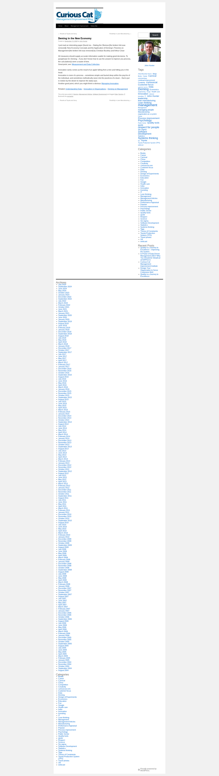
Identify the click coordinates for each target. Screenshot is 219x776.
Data (116, 94)
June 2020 (62, 317)
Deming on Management (118, 89)
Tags (142, 229)
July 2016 (62, 379)
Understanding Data (73, 89)
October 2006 (63, 617)
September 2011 (65, 496)
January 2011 (63, 512)
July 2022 (62, 301)
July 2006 (62, 623)
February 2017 (64, 365)
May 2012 (62, 479)
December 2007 (64, 588)
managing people (146, 110)
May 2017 (62, 358)
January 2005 (63, 660)
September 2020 (65, 315)
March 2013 (63, 459)
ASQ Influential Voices (145, 74)
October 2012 (63, 469)
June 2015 (62, 404)
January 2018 (63, 346)
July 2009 (62, 549)
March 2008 (63, 582)
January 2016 (63, 389)
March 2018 (63, 344)
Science (143, 219)
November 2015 (64, 393)
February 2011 (64, 510)
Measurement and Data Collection (85, 64)
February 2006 (64, 633)
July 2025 (62, 284)
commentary (142, 78)
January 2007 (63, 611)
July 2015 (62, 401)
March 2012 (63, 484)
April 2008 (62, 580)
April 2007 (62, 605)
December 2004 (64, 662)
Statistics (141, 136)
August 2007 (63, 596)
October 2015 (63, 395)
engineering (142, 91)
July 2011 (62, 500)
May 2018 (62, 340)
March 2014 (63, 434)
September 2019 (65, 321)
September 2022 (65, 299)
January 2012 (63, 488)
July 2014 (62, 426)
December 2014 (64, 416)
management (147, 105)
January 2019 (63, 330)
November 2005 (64, 640)
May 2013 (62, 455)
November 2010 (64, 516)
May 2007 (62, 603)
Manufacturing (144, 112)
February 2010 (64, 535)
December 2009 (64, 539)
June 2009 (62, 551)
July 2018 (62, 338)
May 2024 (62, 291)
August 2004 (63, 670)
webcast (140, 145)
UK (141, 239)
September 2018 (65, 334)
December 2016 (64, 369)
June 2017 (62, 356)
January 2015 (63, 414)
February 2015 (64, 412)
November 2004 (64, 664)
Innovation (143, 94)
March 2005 (63, 656)
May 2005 (62, 652)
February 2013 (64, 461)
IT (124, 94)
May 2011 (62, 504)
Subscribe (94, 26)
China (142, 159)
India (142, 186)
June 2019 (62, 326)
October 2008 (63, 568)
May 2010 (62, 529)
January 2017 (63, 367)
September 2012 (65, 471)
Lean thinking (144, 103)
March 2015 (63, 410)
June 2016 (62, 381)
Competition (145, 161)
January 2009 (63, 562)
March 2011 (63, 508)
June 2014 (62, 428)
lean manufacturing (146, 101)
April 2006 (62, 629)
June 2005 (62, 650)
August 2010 (63, 523)
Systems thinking (148, 138)
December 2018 (64, 332)
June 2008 (62, 576)
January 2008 (63, 586)
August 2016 (63, 377)
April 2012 (62, 482)
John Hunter (83, 41)
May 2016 (62, 383)
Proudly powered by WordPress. (148, 770)
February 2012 (64, 486)
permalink (70, 96)
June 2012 (62, 477)
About (66, 26)
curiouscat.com (146, 165)
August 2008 (63, 572)
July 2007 (62, 599)
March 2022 (63, 303)
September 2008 (65, 570)
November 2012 (64, 467)
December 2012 (64, 465)
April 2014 (62, 432)
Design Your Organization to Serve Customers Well (149, 270)
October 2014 (63, 420)
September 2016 (65, 375)
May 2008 (62, 578)
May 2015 (62, 406)
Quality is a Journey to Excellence (149, 275)
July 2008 (62, 574)
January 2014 (63, 438)
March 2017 (63, 362)
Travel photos (145, 237)
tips (139, 140)
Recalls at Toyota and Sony (67, 34)
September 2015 (65, 397)
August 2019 (63, 323)
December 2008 (64, 564)
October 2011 (63, 494)
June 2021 (62, 309)
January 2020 (63, 319)
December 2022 (64, 297)
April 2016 (62, 385)
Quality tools (153, 123)
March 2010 (63, 533)
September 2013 (65, 447)
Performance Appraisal (149, 202)
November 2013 (64, 443)
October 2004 (63, 666)
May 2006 (62, 627)
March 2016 (63, 387)
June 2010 (62, 527)
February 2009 (64, 560)
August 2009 (63, 547)
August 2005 (63, 646)
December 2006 (64, 613)
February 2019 (64, 328)
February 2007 (64, 609)
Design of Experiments (149, 174)
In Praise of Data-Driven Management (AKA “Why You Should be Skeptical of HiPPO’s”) (150, 257)
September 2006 (65, 619)
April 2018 (62, 342)
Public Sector (142, 123)
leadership (142, 98)
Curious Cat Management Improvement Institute (149, 264)
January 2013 (63, 463)
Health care (156, 92)
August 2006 (63, 621)
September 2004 (65, 668)
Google (149, 91)
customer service (143, 87)
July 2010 (62, 525)
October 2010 (63, 518)
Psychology (145, 120)
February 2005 (64, 658)
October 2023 (63, 293)
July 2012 (62, 475)
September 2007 (65, 594)
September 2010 (65, 521)
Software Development (100, 94)
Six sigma (142, 130)
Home (60, 26)
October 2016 (63, 373)
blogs (155, 74)
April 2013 (62, 457)
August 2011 (63, 498)
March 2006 (63, 631)
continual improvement (146, 80)
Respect (143, 217)
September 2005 (65, 644)
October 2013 (63, 445)
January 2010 (63, 537)
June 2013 (62, 453)
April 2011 (62, 506)
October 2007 (63, 592)
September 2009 (65, 545)
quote (140, 125)
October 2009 (63, 543)
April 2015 (62, 408)
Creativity (141, 82)
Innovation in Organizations (95, 89)
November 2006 (64, 615)
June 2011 (62, 502)
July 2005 (62, 648)
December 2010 (64, 514)
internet (151, 94)
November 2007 (64, 590)
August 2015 (63, 399)
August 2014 (63, 424)
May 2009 (62, 553)
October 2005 (63, 642)
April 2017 (62, 360)
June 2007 (62, 601)
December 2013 (64, 440)
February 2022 (64, 305)
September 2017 (65, 352)
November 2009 (64, 541)
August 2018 (63, 336)
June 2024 (62, 289)
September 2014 (65, 422)
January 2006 (63, 635)
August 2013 (63, 449)
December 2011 (64, 490)
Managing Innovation (110, 83)
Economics (154, 90)
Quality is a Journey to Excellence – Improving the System (149, 250)
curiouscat (151, 82)
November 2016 (64, 371)
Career (145, 76)
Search (155, 35)
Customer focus (146, 85)
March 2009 (63, 557)
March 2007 (63, 607)
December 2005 (64, 637)
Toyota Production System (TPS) (149, 143)
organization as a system (147, 114)
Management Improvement (79, 26)
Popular (140, 116)
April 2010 (62, 531)
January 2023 (63, 295)
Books (140, 76)
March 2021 (63, 311)
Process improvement (148, 118)
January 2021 (63, 313)
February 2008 (64, 584)
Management (142, 108)
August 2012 (63, 473)
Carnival (152, 76)
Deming (75, 94)
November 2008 (64, 566)
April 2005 (62, 654)
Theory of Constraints (149, 231)
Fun (142, 180)
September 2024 (65, 287)
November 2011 (64, 492)
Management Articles (85, 94)
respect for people (148, 127)
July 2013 (62, 451)
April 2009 (62, 555)
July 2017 (62, 354)
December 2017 (64, 348)
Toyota (144, 140)
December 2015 (64, 391)
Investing (141, 96)
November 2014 (64, 418)
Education (144, 178)
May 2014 (62, 430)
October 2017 (63, 350)
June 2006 (62, 625)
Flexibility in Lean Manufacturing (120, 34)
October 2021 (63, 307)
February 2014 (64, 436)
